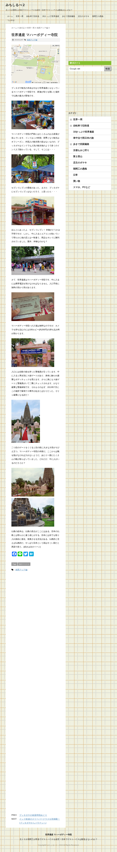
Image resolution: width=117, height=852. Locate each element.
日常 (75, 175)
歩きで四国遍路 (68, 16)
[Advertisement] (35, 695)
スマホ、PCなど (81, 187)
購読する (76, 63)
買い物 (76, 181)
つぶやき (11, 20)
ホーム (10, 16)
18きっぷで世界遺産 (50, 16)
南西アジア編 (32, 40)
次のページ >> (24, 564)
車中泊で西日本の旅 (83, 138)
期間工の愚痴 (97, 16)
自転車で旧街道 (32, 16)
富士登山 (77, 156)
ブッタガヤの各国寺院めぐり (33, 815)
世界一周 (19, 16)
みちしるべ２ (15, 5)
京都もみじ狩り (81, 150)
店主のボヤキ (83, 16)
